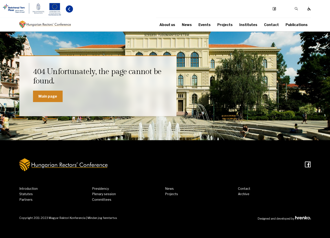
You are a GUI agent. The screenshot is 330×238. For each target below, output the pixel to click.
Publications (297, 25)
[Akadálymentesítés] (309, 9)
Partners (26, 199)
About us (167, 25)
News (187, 25)
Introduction (28, 188)
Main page (47, 96)
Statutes (26, 194)
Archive (243, 194)
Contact (271, 25)
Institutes (248, 25)
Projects (225, 25)
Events (204, 25)
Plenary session (104, 194)
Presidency (100, 188)
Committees (101, 199)
